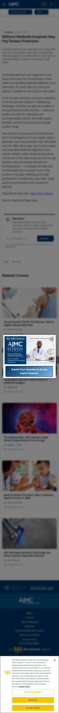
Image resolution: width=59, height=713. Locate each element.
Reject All (33, 700)
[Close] (55, 660)
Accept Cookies (33, 708)
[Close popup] (52, 339)
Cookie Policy (24, 686)
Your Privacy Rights (33, 692)
